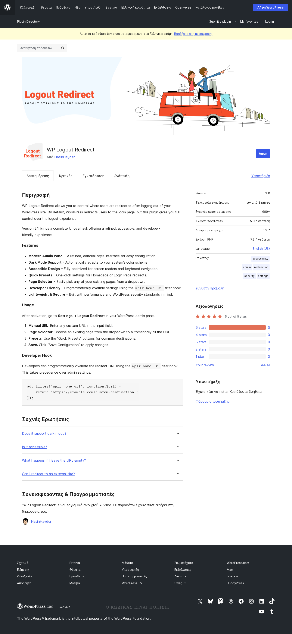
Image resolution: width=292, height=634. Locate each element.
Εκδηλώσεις (182, 569)
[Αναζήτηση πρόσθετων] (62, 48)
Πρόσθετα (76, 576)
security (249, 275)
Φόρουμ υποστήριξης (213, 401)
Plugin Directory (28, 21)
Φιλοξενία (24, 576)
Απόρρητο (24, 583)
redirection (261, 267)
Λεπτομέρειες (38, 176)
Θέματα (75, 569)
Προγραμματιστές (134, 576)
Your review (205, 365)
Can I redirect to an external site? (48, 474)
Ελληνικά (64, 607)
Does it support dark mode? (44, 433)
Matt (230, 569)
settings (263, 275)
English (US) (261, 248)
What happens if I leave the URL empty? (54, 460)
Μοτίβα (74, 583)
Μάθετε (127, 563)
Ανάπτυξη (122, 176)
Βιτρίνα (74, 563)
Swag (180, 583)
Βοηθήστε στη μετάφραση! (193, 33)
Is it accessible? (34, 447)
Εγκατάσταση (93, 176)
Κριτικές (65, 176)
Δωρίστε (180, 576)
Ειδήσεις (23, 569)
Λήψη (263, 153)
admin (247, 267)
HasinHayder (64, 157)
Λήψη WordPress (270, 7)
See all (265, 365)
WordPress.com (238, 563)
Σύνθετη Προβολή (210, 288)
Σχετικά (22, 563)
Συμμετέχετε (183, 563)
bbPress (233, 576)
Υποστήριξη (260, 176)
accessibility (260, 258)
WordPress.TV (132, 583)
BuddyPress (235, 583)
